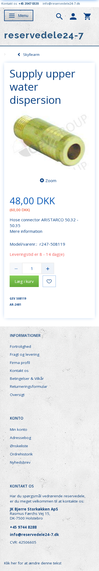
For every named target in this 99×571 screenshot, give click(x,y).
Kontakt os (19, 370)
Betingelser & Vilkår (27, 378)
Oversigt (17, 394)
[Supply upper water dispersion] (49, 140)
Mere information (26, 231)
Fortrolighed (20, 346)
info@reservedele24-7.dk (61, 3)
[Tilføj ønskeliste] (49, 281)
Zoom (50, 180)
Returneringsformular (28, 386)
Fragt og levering (24, 354)
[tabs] (59, 16)
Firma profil (20, 362)
